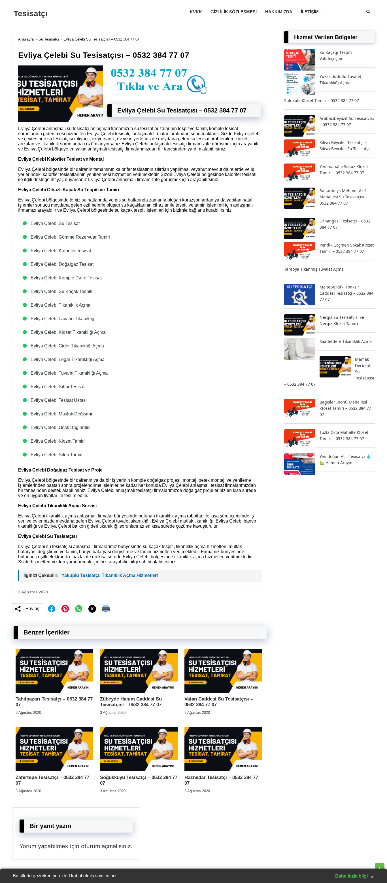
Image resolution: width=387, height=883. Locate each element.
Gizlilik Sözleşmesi (233, 11)
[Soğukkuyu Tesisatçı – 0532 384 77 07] (139, 769)
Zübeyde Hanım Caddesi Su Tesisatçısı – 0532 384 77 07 (131, 701)
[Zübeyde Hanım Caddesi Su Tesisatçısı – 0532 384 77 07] (139, 691)
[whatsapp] (78, 608)
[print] (106, 608)
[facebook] (51, 608)
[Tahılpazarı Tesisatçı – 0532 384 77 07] (54, 691)
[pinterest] (65, 608)
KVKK (196, 11)
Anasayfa (26, 39)
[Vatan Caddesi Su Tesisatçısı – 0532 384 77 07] (223, 691)
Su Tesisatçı (49, 39)
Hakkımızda (278, 11)
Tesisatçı (31, 13)
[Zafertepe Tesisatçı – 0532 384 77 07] (54, 769)
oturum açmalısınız (106, 846)
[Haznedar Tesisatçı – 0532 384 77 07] (223, 769)
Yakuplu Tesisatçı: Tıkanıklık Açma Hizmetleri (109, 575)
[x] (92, 608)
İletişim (310, 11)
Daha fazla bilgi (351, 876)
